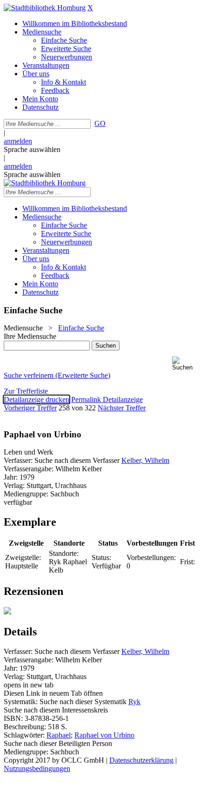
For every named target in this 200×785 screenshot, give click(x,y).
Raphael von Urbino (104, 735)
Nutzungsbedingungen (37, 768)
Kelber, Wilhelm (145, 460)
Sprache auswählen (32, 149)
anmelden (18, 141)
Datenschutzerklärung (141, 760)
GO (100, 123)
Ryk (134, 702)
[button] (184, 363)
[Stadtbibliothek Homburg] (45, 8)
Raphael (59, 735)
